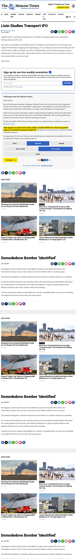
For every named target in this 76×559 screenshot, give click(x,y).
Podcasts (52, 14)
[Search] (74, 17)
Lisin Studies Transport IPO (24, 26)
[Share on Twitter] (55, 31)
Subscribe (67, 83)
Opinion (38, 14)
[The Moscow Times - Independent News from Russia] (20, 6)
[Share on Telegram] (59, 31)
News (6, 14)
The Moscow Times (9, 31)
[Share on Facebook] (52, 31)
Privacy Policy (19, 87)
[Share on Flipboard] (69, 31)
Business (29, 14)
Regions (21, 14)
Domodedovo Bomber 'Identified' (28, 258)
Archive (61, 14)
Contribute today (63, 7)
